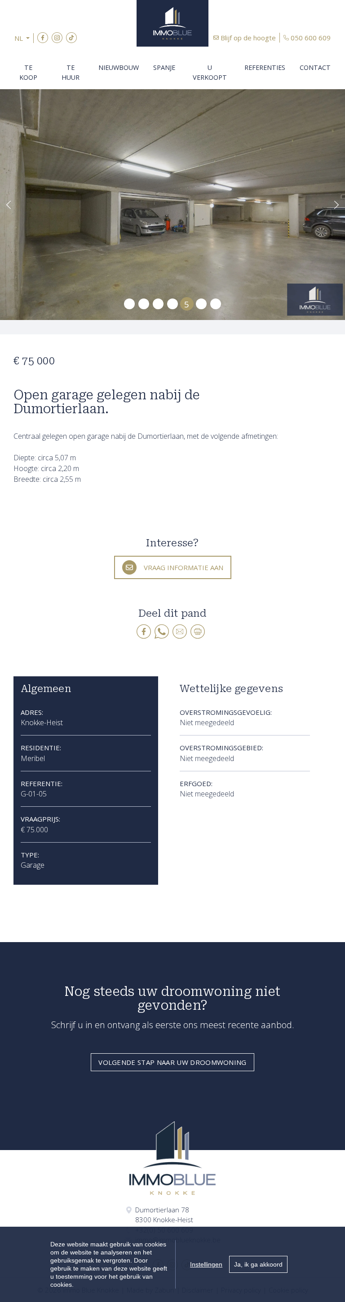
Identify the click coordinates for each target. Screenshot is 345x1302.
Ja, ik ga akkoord (258, 1264)
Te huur (71, 72)
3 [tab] (158, 303)
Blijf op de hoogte (248, 37)
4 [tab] (173, 303)
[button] (24, 38)
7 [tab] (216, 303)
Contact (315, 67)
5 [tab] (186, 303)
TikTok (71, 37)
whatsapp (162, 631)
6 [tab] (201, 303)
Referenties (264, 67)
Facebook (42, 37)
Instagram (57, 37)
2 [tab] (144, 303)
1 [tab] (130, 303)
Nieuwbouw (118, 67)
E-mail (179, 631)
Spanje (164, 67)
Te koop (28, 72)
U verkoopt (210, 72)
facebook (144, 631)
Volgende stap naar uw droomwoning (172, 1062)
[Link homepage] (172, 23)
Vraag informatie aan (183, 567)
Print (197, 631)
